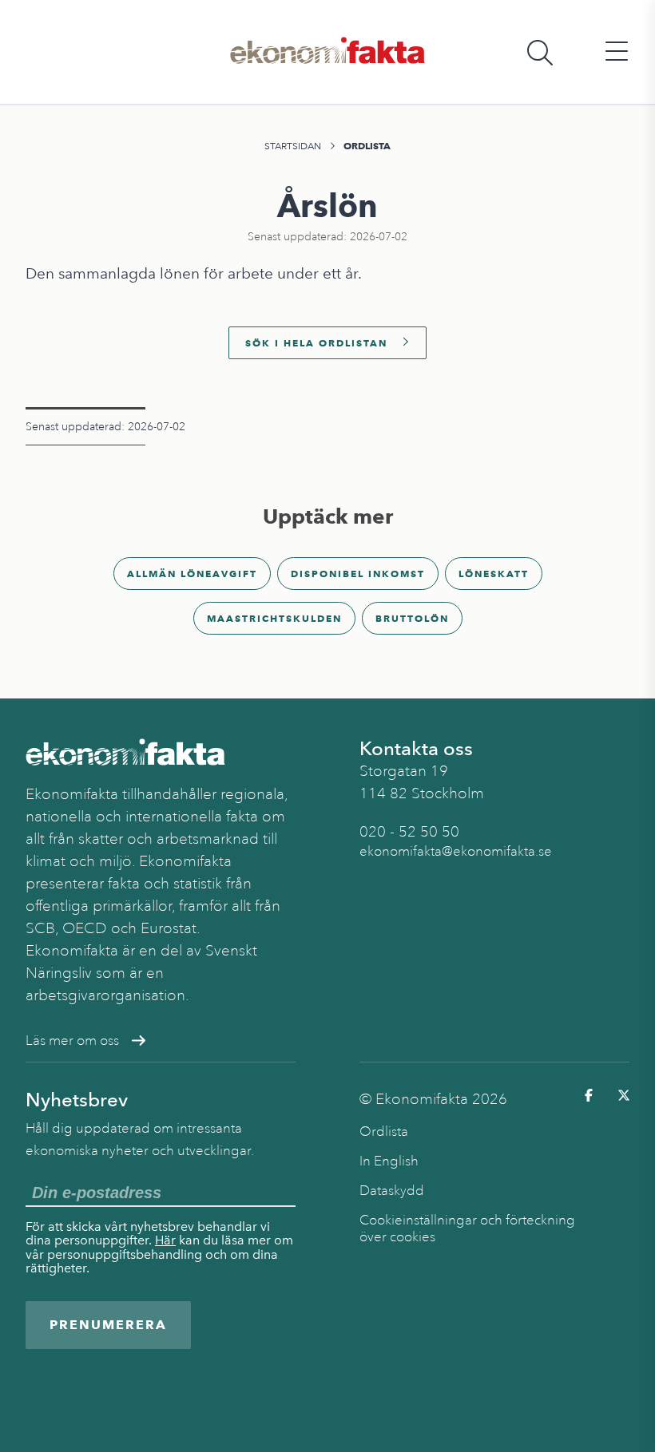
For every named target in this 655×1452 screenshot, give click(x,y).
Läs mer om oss (72, 1040)
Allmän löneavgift (192, 574)
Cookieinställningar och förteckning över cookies (467, 1228)
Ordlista (367, 146)
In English (389, 1161)
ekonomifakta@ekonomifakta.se (455, 851)
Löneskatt (493, 574)
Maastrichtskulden (274, 618)
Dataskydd (391, 1190)
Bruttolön (412, 618)
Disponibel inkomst (358, 574)
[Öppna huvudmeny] (616, 52)
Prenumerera (108, 1324)
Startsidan (292, 146)
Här (165, 1240)
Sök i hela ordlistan (316, 343)
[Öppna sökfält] (540, 52)
